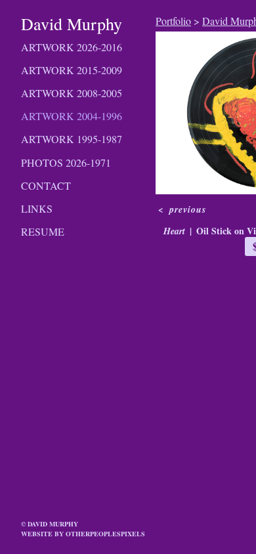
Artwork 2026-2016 (71, 47)
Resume (42, 231)
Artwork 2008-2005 (71, 93)
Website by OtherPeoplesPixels (83, 533)
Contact (46, 185)
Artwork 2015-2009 (71, 70)
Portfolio (173, 21)
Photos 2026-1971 (66, 162)
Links (37, 208)
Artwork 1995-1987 (71, 139)
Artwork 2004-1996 (71, 116)
